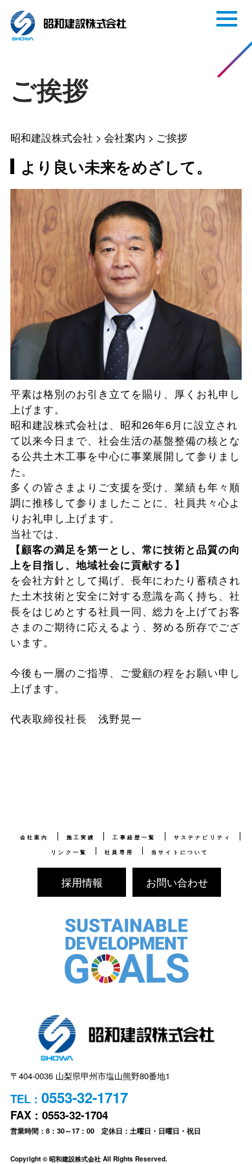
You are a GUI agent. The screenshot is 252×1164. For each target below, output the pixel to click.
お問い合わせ (177, 882)
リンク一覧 (69, 852)
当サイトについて (180, 852)
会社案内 (34, 837)
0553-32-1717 (84, 1097)
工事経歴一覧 (134, 837)
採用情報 (82, 882)
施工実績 (81, 837)
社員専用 (119, 852)
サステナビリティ (203, 837)
